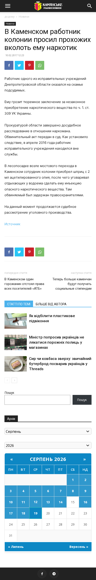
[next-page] (14, 380)
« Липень (16, 547)
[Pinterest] (29, 65)
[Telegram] (54, 573)
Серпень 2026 (48, 459)
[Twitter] (19, 65)
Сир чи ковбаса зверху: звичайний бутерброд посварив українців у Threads (60, 363)
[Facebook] (8, 65)
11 (23, 502)
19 (35, 513)
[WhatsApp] (39, 65)
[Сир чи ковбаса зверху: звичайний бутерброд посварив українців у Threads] (15, 364)
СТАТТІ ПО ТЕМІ (18, 304)
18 (23, 513)
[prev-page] (7, 380)
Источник (12, 224)
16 (85, 502)
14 (60, 502)
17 (11, 513)
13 (48, 502)
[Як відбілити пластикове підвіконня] (15, 321)
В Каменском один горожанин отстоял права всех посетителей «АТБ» (24, 284)
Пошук (9, 392)
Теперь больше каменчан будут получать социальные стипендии (72, 284)
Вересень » (78, 547)
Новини (24, 17)
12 (35, 502)
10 (11, 502)
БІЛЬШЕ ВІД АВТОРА (51, 304)
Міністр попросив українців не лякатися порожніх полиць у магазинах (56, 342)
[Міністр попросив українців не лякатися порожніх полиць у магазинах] (15, 342)
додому (9, 17)
